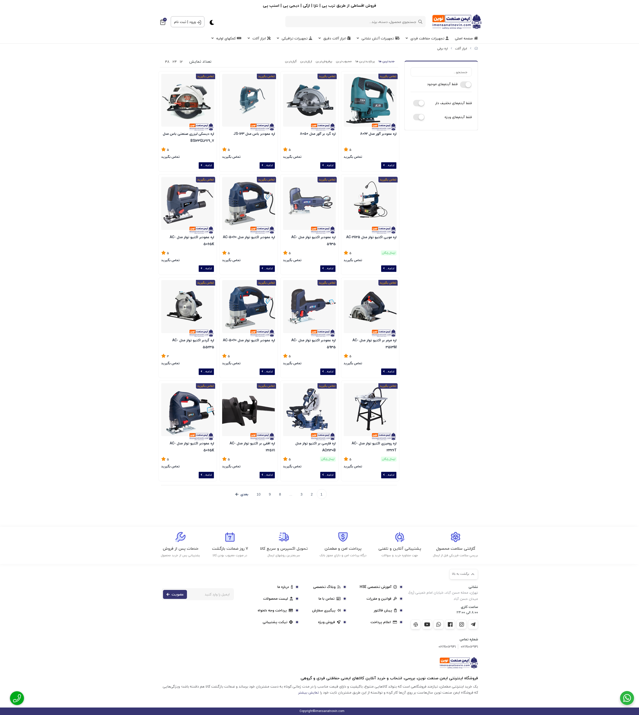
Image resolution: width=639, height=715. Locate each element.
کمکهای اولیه (226, 38)
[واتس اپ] (439, 624)
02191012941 (469, 646)
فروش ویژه (326, 622)
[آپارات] (416, 624)
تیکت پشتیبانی (275, 622)
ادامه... (389, 165)
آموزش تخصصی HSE (375, 586)
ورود (192, 22)
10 (259, 494)
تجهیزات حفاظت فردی (427, 38)
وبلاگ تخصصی (324, 586)
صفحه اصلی (464, 38)
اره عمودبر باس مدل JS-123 (254, 134)
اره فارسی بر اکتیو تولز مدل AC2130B (315, 446)
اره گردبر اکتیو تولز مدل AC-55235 (193, 343)
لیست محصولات (275, 598)
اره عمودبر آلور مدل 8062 (378, 134)
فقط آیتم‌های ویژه (458, 117)
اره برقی (442, 48)
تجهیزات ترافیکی (295, 38)
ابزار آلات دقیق (334, 38)
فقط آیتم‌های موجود (442, 84)
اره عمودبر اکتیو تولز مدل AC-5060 (249, 237)
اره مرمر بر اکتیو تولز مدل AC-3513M (374, 343)
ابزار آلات (259, 38)
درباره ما (283, 586)
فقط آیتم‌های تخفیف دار (453, 103)
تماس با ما (326, 598)
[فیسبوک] (450, 624)
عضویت (177, 594)
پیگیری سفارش (323, 610)
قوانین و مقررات (378, 598)
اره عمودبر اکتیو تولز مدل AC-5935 (313, 240)
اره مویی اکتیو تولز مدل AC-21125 (371, 237)
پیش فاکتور (383, 610)
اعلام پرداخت (380, 622)
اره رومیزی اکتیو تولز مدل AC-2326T (374, 446)
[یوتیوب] (427, 624)
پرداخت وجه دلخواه (272, 610)
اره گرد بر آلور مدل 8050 (318, 134)
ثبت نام (180, 22)
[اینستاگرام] (462, 624)
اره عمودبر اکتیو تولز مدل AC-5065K (192, 240)
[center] (420, 21)
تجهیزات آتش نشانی (377, 38)
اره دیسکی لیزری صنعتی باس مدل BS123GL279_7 (188, 137)
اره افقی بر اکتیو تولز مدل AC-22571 (252, 446)
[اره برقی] (458, 663)
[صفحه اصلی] (476, 48)
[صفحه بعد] (242, 494)
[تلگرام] (473, 624)
